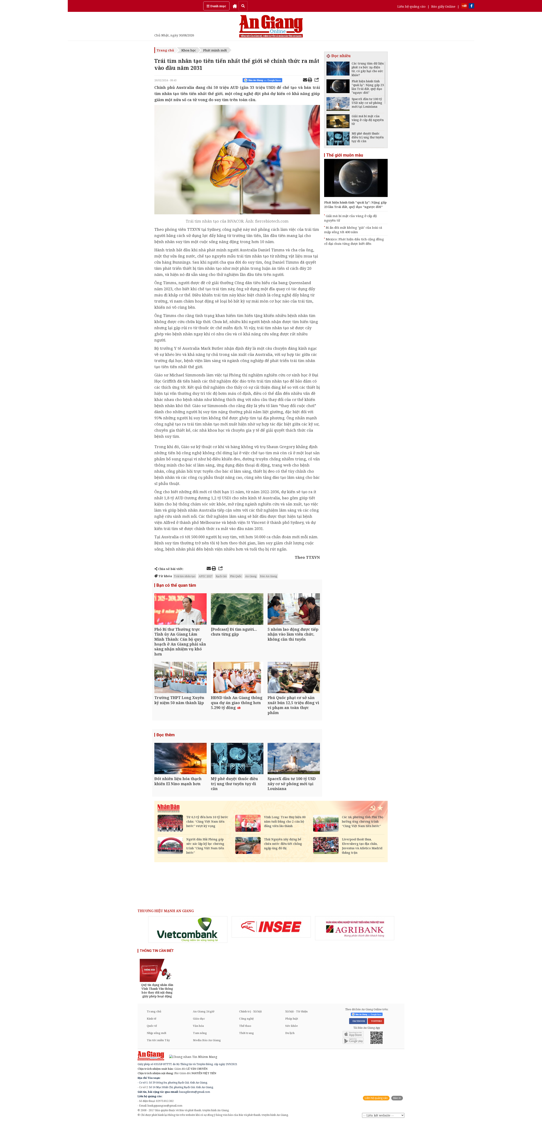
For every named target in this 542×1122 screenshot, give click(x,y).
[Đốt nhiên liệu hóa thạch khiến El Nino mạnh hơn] (180, 759)
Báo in (397, 1098)
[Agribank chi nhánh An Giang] (354, 928)
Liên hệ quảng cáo (411, 6)
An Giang (251, 576)
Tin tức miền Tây (158, 1040)
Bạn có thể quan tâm (176, 585)
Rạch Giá (221, 576)
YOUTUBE (376, 1021)
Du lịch (290, 1033)
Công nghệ (246, 1018)
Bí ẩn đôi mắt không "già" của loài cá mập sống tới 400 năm (353, 229)
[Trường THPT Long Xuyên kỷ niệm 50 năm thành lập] (180, 678)
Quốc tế (152, 1026)
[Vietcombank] (187, 929)
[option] (188, 929)
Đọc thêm (165, 734)
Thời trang (246, 1033)
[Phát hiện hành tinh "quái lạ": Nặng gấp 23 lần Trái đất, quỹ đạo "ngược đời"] (338, 86)
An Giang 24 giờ (203, 1011)
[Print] (310, 80)
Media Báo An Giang (207, 1040)
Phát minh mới (215, 50)
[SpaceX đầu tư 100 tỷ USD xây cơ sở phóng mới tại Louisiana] (294, 759)
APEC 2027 (205, 576)
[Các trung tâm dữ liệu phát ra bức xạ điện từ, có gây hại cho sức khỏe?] (338, 69)
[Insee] (271, 927)
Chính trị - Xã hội (250, 1011)
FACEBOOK (358, 1021)
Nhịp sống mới (156, 1033)
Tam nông (200, 1033)
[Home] (235, 6)
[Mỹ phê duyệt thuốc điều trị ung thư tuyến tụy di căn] (237, 759)
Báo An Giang (268, 576)
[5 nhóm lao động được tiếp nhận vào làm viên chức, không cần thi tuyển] (294, 609)
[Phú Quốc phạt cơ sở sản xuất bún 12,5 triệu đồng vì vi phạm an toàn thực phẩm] (294, 678)
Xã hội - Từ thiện (296, 1011)
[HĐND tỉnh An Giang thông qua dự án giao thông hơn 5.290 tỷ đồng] (237, 678)
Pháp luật (291, 1018)
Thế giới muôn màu (344, 155)
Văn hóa (198, 1026)
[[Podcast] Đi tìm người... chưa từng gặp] (237, 609)
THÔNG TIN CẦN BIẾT (157, 951)
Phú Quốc (236, 576)
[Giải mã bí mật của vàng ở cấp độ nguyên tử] (338, 121)
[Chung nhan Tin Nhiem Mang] (191, 1057)
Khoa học (188, 50)
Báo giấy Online (443, 6)
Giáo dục (199, 1018)
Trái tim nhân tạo (184, 576)
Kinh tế (151, 1018)
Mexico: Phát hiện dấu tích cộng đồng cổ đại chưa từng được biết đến (354, 241)
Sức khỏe (291, 1026)
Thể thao (245, 1026)
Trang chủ (165, 50)
